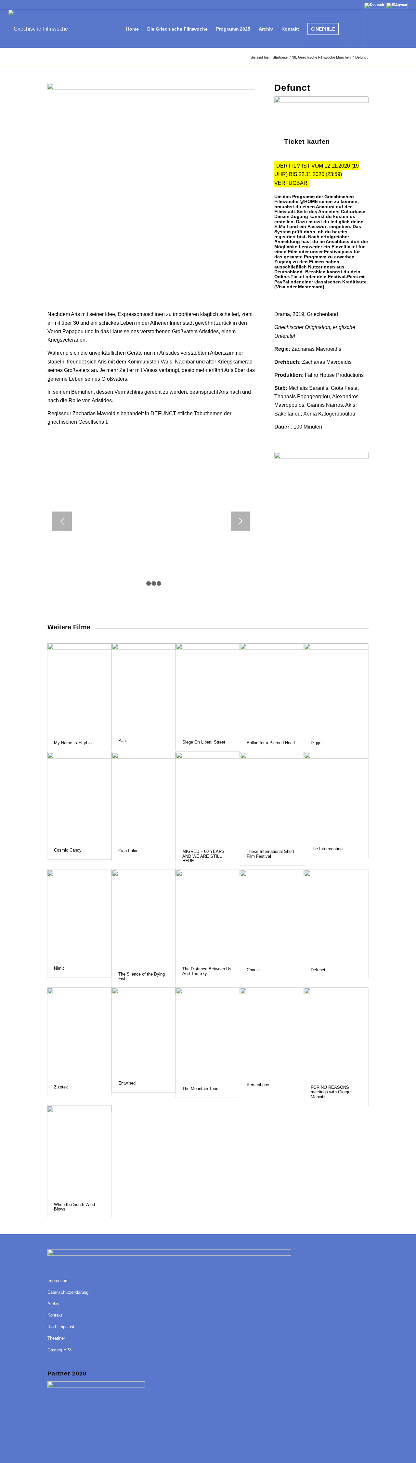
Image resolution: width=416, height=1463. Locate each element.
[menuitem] (132, 29)
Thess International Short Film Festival (270, 853)
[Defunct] (336, 915)
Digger (317, 742)
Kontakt (54, 1315)
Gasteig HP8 (59, 1349)
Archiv (53, 1303)
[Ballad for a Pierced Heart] (272, 688)
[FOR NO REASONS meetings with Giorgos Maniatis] (336, 1033)
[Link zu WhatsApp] (403, 29)
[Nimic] (79, 915)
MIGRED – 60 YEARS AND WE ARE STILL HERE (203, 856)
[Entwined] (144, 1031)
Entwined (127, 1083)
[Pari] (144, 687)
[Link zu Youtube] (383, 29)
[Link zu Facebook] (373, 29)
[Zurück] (62, 521)
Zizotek (61, 1087)
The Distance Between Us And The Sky (206, 971)
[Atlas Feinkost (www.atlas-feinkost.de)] (321, 498)
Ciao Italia (127, 850)
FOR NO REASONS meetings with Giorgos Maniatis (332, 1092)
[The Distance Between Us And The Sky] (208, 915)
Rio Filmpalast (60, 1326)
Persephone (258, 1084)
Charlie (253, 969)
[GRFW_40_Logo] (38, 29)
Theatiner (56, 1338)
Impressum (58, 1280)
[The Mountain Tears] (208, 1034)
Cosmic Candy (68, 850)
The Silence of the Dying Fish (141, 976)
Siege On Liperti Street (203, 742)
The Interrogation (327, 848)
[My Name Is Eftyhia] (79, 688)
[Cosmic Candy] (79, 797)
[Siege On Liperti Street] (208, 688)
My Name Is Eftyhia (73, 742)
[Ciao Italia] (144, 797)
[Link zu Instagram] (393, 29)
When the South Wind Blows (74, 1206)
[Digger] (336, 688)
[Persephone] (272, 1032)
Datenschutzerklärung (67, 1292)
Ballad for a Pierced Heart (271, 742)
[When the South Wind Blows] (79, 1151)
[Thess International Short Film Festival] (272, 797)
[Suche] (349, 29)
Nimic (59, 968)
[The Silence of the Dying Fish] (144, 917)
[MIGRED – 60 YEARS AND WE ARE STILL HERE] (208, 797)
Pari (122, 740)
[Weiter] (240, 521)
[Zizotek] (79, 1033)
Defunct (318, 969)
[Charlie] (272, 915)
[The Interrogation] (336, 796)
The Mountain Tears (201, 1088)
